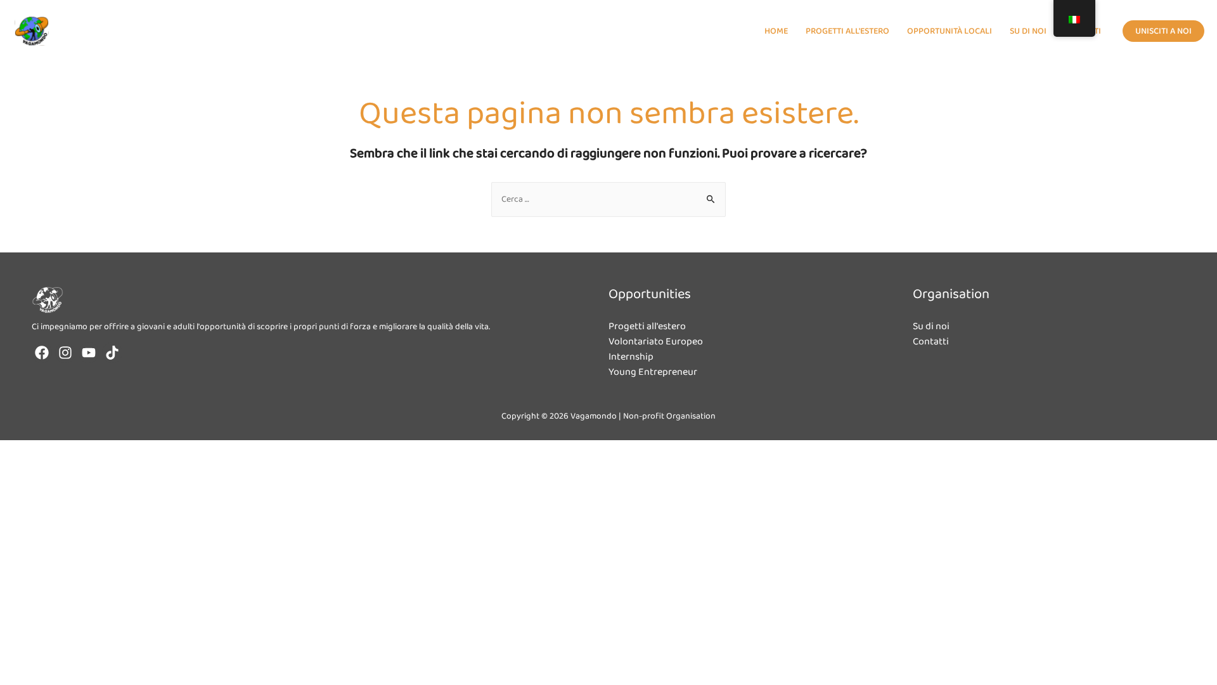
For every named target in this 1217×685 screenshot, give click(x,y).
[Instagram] (65, 352)
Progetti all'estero (647, 326)
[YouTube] (89, 352)
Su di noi (931, 326)
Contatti (931, 341)
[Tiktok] (112, 352)
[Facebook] (42, 352)
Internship (631, 357)
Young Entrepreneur (652, 372)
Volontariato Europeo (655, 341)
